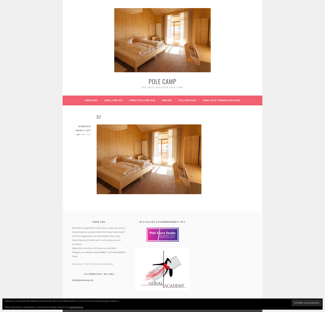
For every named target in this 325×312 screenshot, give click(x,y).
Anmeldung (91, 100)
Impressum (77, 263)
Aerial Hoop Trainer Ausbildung (221, 100)
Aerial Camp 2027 (113, 100)
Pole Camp (162, 81)
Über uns (166, 100)
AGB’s (87, 263)
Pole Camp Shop (187, 100)
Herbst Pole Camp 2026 (142, 100)
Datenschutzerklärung (102, 263)
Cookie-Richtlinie (76, 307)
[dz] (149, 193)
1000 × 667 (85, 134)
